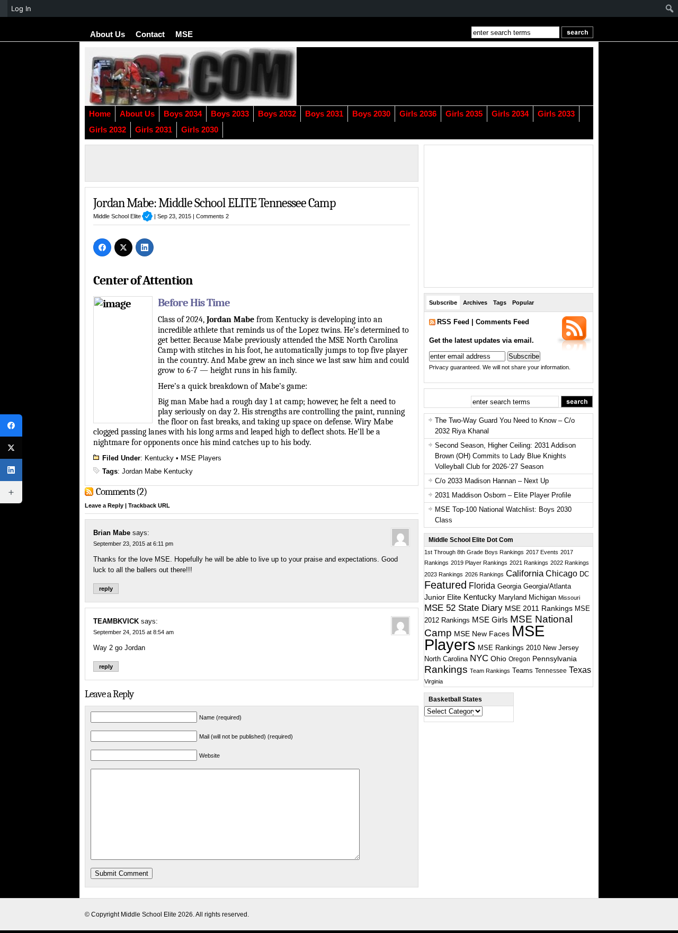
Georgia (509, 586)
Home (100, 114)
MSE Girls (490, 619)
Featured (445, 585)
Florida (482, 585)
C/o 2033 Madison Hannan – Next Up (492, 481)
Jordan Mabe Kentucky (157, 471)
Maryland (512, 597)
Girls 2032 (107, 130)
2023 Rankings (443, 574)
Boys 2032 (277, 114)
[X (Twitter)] (123, 247)
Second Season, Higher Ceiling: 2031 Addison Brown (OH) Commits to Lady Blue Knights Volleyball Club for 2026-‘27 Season (505, 455)
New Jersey (561, 648)
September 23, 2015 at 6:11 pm (133, 543)
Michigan (542, 597)
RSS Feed (453, 322)
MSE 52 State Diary (463, 608)
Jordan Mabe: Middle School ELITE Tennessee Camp (214, 203)
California (524, 573)
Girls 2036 (417, 114)
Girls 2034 (510, 114)
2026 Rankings (484, 574)
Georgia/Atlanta (547, 586)
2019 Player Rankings (479, 562)
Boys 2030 (371, 114)
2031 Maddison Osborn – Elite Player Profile (503, 495)
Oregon (519, 659)
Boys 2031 (324, 114)
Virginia (433, 681)
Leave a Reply (104, 505)
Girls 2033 (556, 114)
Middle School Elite (123, 216)
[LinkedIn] (145, 247)
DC (584, 574)
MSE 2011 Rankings (539, 608)
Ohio (498, 658)
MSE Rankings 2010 (509, 648)
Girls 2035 (464, 114)
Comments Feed (502, 322)
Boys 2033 (230, 114)
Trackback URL (149, 505)
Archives (475, 302)
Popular (523, 302)
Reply (106, 588)
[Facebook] (102, 247)
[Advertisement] (463, 76)
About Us (107, 34)
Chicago (561, 573)
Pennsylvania (554, 658)
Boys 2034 (183, 114)
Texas (580, 669)
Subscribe (443, 302)
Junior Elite (442, 597)
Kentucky (159, 458)
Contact (150, 34)
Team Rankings (490, 671)
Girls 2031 (153, 130)
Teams (522, 670)
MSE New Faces (482, 633)
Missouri (569, 597)
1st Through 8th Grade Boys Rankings (474, 552)
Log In (21, 8)
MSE (184, 34)
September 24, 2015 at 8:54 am (133, 632)
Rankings (446, 669)
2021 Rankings (529, 562)
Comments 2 (212, 216)
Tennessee (551, 670)
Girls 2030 (199, 130)
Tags (499, 302)
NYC (479, 658)
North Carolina (446, 659)
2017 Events (542, 552)
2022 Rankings (569, 562)
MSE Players (201, 458)
